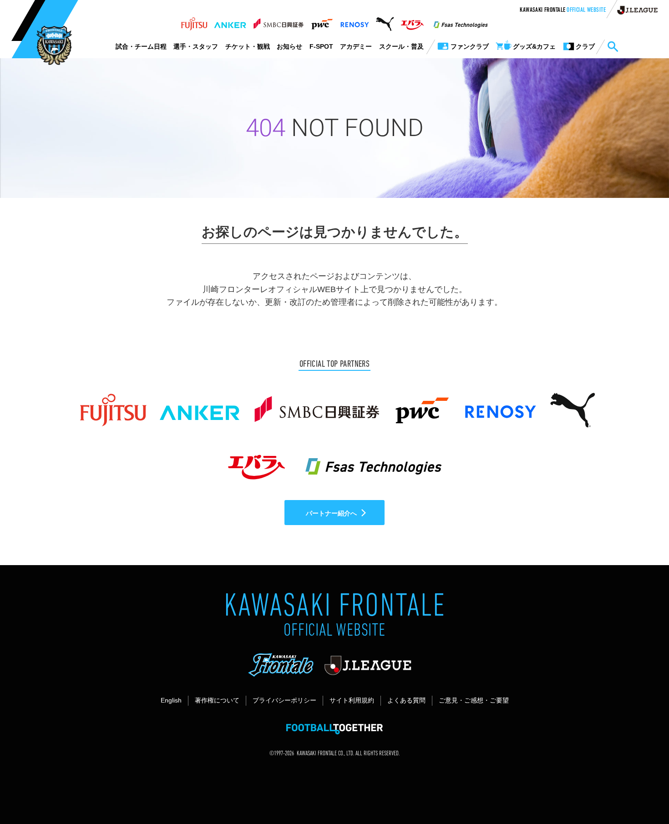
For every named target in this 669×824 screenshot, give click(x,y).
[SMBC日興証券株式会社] (278, 21)
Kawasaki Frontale (563, 10)
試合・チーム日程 (141, 46)
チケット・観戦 (247, 46)
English (171, 700)
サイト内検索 (612, 47)
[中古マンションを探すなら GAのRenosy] (354, 21)
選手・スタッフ (195, 46)
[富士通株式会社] (194, 21)
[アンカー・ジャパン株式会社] (230, 21)
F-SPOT (321, 46)
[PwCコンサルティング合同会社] (321, 21)
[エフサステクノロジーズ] (460, 21)
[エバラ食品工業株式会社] (412, 21)
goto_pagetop (640, 791)
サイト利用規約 (351, 700)
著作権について (217, 700)
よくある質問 (406, 700)
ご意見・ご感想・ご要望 (474, 700)
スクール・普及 (401, 46)
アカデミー (356, 46)
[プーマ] (384, 21)
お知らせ (289, 46)
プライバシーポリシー (284, 700)
